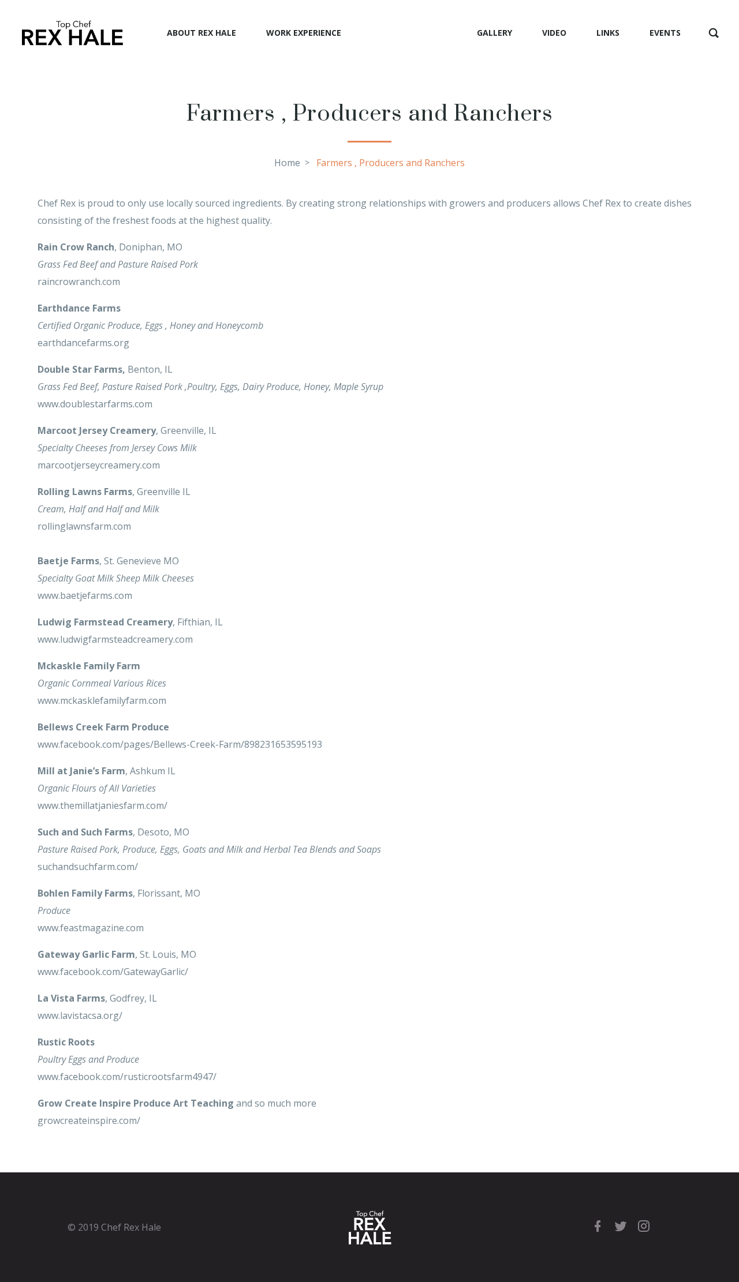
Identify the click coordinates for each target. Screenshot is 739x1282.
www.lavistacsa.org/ (80, 1015)
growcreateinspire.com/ (89, 1120)
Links (607, 32)
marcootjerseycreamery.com (99, 465)
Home (287, 162)
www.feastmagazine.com (91, 927)
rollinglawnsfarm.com (84, 526)
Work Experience (303, 32)
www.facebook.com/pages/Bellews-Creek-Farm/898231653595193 (180, 744)
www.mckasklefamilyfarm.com (102, 700)
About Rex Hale (201, 32)
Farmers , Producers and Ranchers (390, 162)
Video (554, 32)
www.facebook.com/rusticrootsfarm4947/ (127, 1076)
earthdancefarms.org (83, 342)
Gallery (494, 32)
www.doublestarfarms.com (95, 404)
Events (665, 32)
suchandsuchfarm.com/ (88, 866)
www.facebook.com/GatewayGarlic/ (113, 971)
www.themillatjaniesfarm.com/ (102, 805)
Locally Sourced (409, 32)
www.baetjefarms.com (85, 595)
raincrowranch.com (79, 281)
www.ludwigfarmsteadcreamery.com (115, 639)
